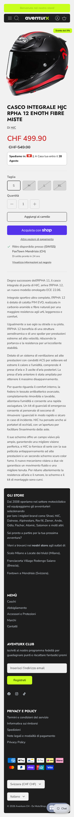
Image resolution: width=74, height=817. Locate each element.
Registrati (19, 680)
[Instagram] (17, 693)
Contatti (12, 626)
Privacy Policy (16, 742)
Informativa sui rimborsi (22, 723)
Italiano (15, 796)
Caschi (11, 601)
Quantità (13, 196)
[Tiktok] (24, 693)
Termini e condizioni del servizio (27, 717)
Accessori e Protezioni (21, 614)
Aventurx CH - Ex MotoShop (31, 806)
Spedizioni (14, 730)
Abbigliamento (17, 608)
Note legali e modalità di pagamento (31, 736)
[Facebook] (9, 693)
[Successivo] (65, 8)
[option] (37, 63)
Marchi (11, 620)
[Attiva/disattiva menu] (10, 18)
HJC (13, 128)
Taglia (11, 177)
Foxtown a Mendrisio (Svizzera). (28, 573)
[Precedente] (9, 8)
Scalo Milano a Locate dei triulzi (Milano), (33, 553)
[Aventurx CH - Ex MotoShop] (37, 18)
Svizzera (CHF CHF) (23, 784)
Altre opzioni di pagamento (37, 239)
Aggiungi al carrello (37, 217)
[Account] (55, 18)
